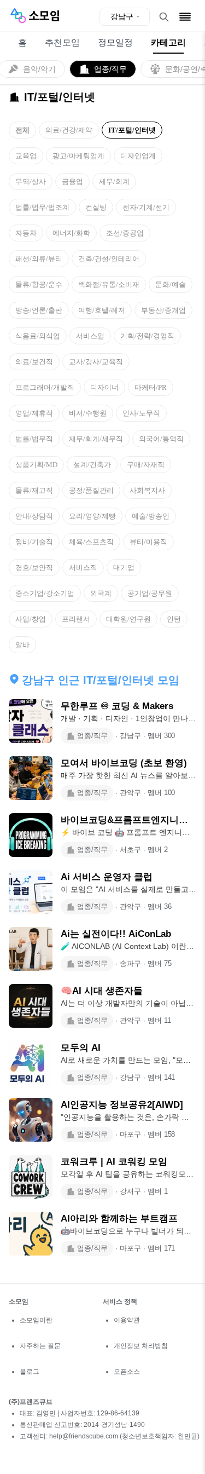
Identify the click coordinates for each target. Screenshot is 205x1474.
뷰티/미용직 (148, 542)
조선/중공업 (125, 233)
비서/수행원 (88, 413)
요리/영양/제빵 (92, 516)
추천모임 (62, 42)
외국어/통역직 (161, 439)
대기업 (123, 567)
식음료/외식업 (37, 336)
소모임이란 (36, 1320)
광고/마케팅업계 (78, 156)
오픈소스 (127, 1371)
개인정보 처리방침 (141, 1346)
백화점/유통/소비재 (108, 284)
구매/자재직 (146, 464)
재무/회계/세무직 (96, 439)
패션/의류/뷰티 (38, 259)
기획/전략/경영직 (147, 336)
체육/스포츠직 (91, 542)
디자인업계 (138, 156)
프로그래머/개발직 (44, 387)
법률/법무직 (34, 439)
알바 (22, 645)
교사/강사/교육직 (96, 362)
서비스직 (83, 567)
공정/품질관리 (91, 490)
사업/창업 (30, 619)
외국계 (101, 593)
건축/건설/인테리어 (108, 259)
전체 (22, 130)
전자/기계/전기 (145, 207)
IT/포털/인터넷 (132, 130)
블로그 (29, 1371)
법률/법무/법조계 (42, 207)
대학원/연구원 (128, 619)
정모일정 (115, 42)
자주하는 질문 (40, 1346)
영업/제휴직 (34, 413)
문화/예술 (170, 284)
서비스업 (90, 336)
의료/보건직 (34, 362)
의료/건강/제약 (68, 130)
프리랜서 (76, 619)
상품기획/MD (36, 464)
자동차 (26, 233)
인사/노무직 (141, 413)
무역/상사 (30, 181)
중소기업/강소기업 (44, 593)
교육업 (26, 156)
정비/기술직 (34, 542)
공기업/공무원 (149, 593)
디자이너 (104, 387)
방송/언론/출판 (38, 310)
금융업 (72, 181)
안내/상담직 (34, 516)
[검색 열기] (164, 16)
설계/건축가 (92, 464)
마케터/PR (150, 387)
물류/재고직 (34, 490)
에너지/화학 (71, 233)
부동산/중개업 (163, 310)
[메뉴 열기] (185, 17)
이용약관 (127, 1320)
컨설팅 (96, 207)
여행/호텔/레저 (101, 310)
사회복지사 (147, 490)
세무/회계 (114, 181)
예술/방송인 (150, 516)
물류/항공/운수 (38, 284)
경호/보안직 (34, 567)
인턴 (174, 619)
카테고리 (168, 42)
